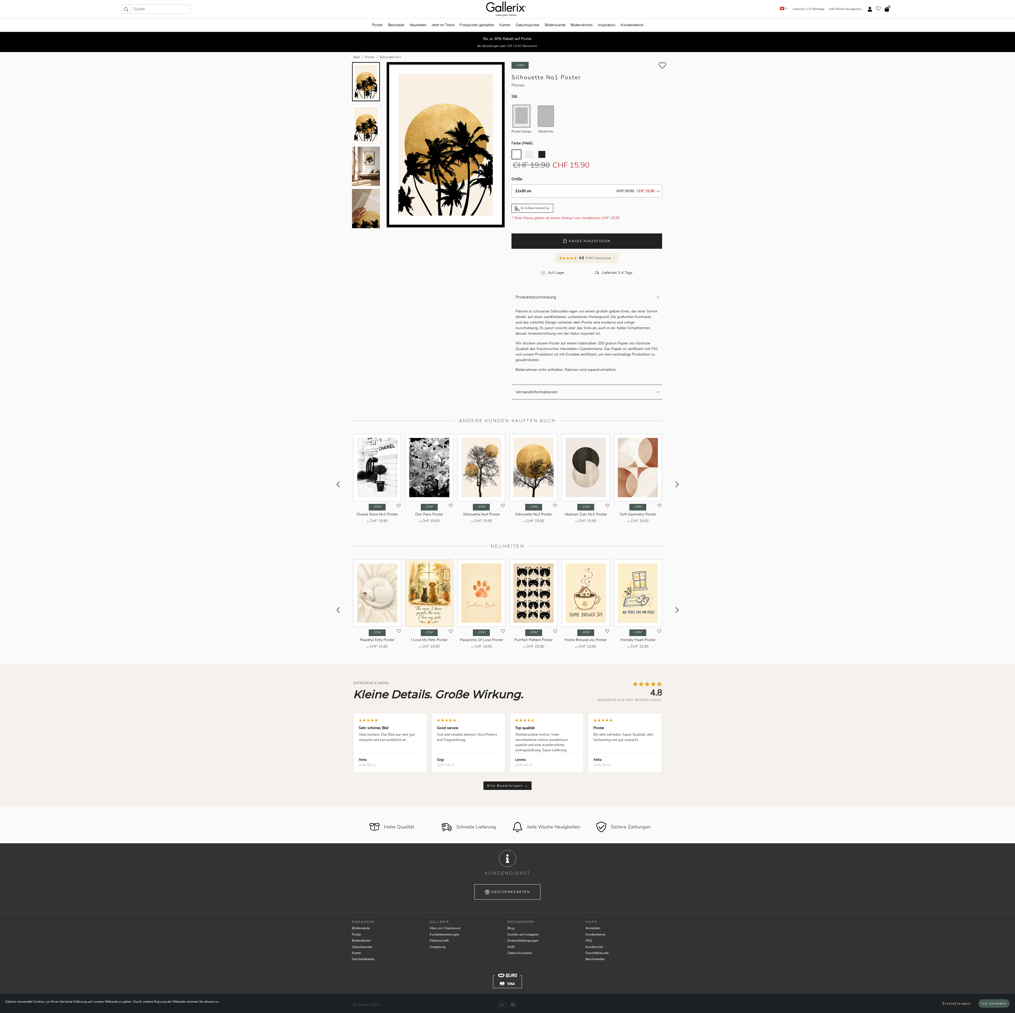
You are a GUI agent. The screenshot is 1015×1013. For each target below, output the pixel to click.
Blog (511, 928)
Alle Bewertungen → (507, 786)
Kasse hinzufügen (590, 241)
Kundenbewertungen (444, 934)
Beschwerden (595, 959)
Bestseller (396, 24)
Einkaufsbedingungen (523, 940)
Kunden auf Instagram (523, 934)
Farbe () (522, 143)
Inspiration (606, 24)
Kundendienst (632, 24)
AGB (511, 947)
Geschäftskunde (596, 953)
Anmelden (592, 928)
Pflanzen (518, 85)
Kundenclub (594, 947)
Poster (377, 24)
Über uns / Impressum (445, 928)
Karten (505, 24)
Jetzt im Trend (443, 24)
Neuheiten (418, 24)
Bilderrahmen (582, 24)
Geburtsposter (527, 24)
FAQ (588, 940)
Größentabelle (535, 208)
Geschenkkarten (510, 892)
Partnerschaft (439, 940)
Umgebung (437, 947)
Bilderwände (555, 24)
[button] (126, 9)
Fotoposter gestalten (477, 24)
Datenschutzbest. (520, 953)
